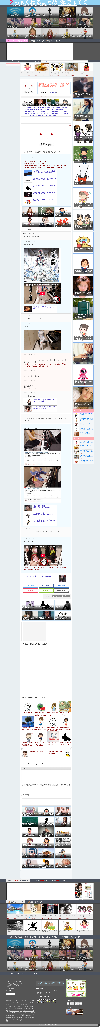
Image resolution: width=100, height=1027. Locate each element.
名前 (22, 789)
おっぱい (24, 96)
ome (8, 5)
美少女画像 (16, 1017)
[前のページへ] (34, 61)
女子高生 (25, 1011)
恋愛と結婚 (30, 1011)
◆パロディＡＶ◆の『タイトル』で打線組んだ (39, 576)
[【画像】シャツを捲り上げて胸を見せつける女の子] (65, 736)
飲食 (17, 1020)
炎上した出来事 (29, 1012)
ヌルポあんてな (44, 937)
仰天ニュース (13, 1011)
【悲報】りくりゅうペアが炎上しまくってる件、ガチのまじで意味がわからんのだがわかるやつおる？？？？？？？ (45, 365)
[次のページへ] (35, 61)
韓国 (14, 1020)
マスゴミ (13, 1008)
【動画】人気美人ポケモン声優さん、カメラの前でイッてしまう (65, 729)
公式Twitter (39, 992)
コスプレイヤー (26, 1004)
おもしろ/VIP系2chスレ (51, 92)
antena (36, 5)
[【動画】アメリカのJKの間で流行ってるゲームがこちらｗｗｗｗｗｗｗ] (28, 736)
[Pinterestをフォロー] (62, 596)
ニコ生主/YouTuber (37, 96)
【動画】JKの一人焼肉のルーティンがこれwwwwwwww (40, 744)
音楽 (45, 96)
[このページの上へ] (36, 61)
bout (31, 5)
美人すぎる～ (30, 1015)
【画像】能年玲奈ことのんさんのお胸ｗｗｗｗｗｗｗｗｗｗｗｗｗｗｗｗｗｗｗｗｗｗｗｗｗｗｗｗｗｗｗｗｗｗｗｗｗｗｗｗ (46, 111)
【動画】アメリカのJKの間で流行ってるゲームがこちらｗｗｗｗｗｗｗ (27, 744)
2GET (77, 937)
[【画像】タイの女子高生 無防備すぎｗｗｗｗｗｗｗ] (40, 721)
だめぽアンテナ (68, 937)
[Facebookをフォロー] (56, 596)
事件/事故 (20, 1008)
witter (19, 5)
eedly (24, 5)
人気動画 (42, 96)
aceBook (13, 5)
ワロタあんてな (31, 937)
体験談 (17, 1011)
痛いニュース (13, 1015)
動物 (21, 1011)
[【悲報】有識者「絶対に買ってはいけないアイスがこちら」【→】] (52, 706)
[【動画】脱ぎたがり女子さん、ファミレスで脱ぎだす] (28, 706)
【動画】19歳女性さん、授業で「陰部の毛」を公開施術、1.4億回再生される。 (52, 729)
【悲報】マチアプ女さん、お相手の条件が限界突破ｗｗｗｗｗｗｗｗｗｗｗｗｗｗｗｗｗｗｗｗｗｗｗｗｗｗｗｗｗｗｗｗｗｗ (46, 113)
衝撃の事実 (24, 1017)
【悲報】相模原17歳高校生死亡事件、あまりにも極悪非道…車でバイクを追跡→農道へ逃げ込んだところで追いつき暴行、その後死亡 (45, 166)
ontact (46, 5)
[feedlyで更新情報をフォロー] (68, 596)
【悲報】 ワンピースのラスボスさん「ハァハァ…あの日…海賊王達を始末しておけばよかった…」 (45, 568)
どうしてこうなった (30, 96)
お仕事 (24, 1000)
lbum (41, 5)
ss (28, 5)
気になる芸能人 (11, 1012)
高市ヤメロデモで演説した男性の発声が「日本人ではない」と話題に (40, 115)
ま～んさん (23, 1002)
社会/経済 (22, 1015)
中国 (16, 1008)
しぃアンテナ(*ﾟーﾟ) (15, 937)
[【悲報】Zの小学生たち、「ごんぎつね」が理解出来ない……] (65, 706)
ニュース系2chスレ (11, 984)
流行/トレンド (22, 1012)
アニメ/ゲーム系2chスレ (12, 981)
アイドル (29, 1002)
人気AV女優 (26, 1008)
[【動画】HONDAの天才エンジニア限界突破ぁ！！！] (52, 736)
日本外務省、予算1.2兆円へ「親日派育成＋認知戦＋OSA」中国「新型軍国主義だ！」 (44, 109)
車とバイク (10, 1020)
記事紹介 (9, 988)
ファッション (24, 1006)
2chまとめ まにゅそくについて (44, 991)
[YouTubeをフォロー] (65, 596)
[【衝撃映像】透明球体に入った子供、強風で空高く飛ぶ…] (28, 721)
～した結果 (22, 1020)
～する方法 (27, 1020)
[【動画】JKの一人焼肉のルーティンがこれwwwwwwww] (40, 736)
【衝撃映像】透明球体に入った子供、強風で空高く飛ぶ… (27, 729)
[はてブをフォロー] (59, 596)
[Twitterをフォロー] (53, 596)
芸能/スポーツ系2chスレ (12, 986)
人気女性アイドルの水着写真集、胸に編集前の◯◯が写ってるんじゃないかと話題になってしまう (46, 107)
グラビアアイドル (17, 1004)
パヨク (11, 1006)
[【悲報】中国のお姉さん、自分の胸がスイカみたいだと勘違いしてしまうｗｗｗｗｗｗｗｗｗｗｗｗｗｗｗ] (40, 706)
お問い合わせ (56, 991)
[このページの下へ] (38, 61)
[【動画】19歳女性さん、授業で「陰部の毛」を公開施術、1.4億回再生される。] (52, 721)
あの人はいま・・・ (11, 1000)
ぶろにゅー (56, 937)
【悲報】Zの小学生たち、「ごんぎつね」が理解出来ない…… (65, 714)
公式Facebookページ (48, 992)
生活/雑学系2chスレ (11, 985)
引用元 (70, 125)
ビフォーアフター (17, 1006)
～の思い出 (32, 1020)
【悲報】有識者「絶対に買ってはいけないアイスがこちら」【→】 (52, 714)
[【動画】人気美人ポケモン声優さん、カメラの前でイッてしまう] (65, 721)
